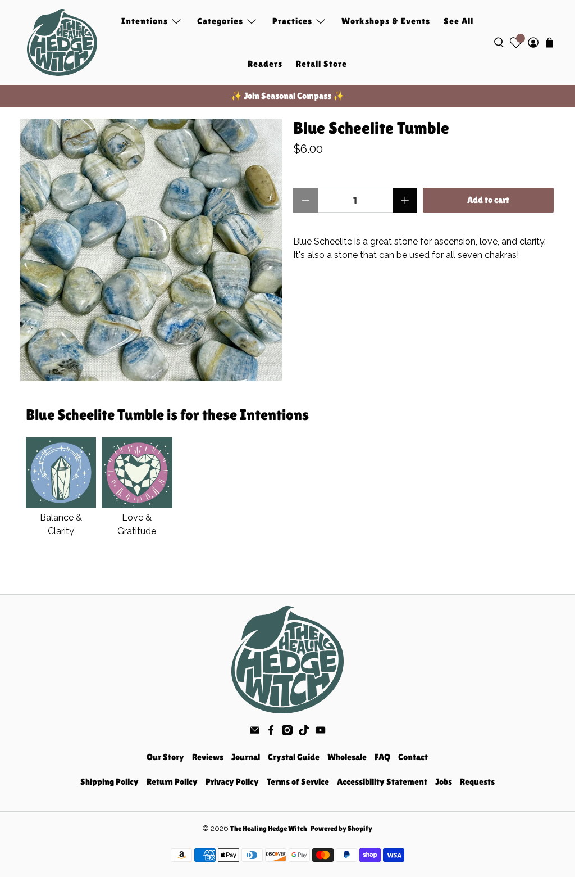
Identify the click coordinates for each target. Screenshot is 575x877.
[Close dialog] (399, 337)
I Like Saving (287, 479)
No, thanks (288, 516)
